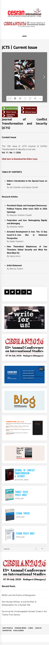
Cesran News (20, 628)
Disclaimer (18, 630)
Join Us (38, 628)
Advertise (7, 630)
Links (30, 628)
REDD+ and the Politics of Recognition (19, 595)
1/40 (9, 98)
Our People (8, 628)
